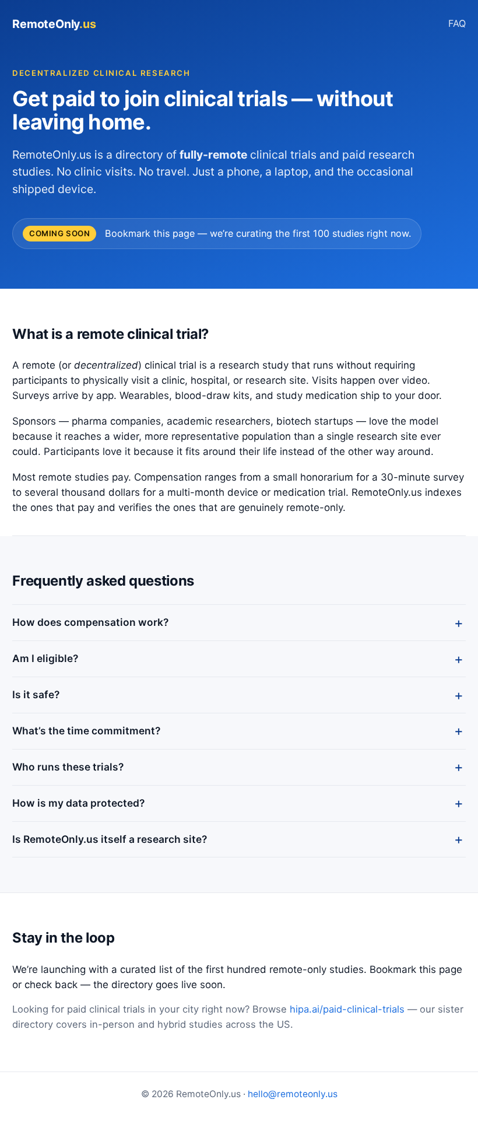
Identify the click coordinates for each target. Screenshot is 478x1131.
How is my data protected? (78, 803)
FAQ (457, 23)
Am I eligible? (45, 658)
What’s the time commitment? (86, 730)
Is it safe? (35, 694)
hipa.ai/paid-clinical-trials (347, 1009)
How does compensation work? (90, 622)
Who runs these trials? (68, 767)
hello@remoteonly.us (293, 1094)
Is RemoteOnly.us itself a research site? (109, 839)
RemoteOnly (54, 24)
